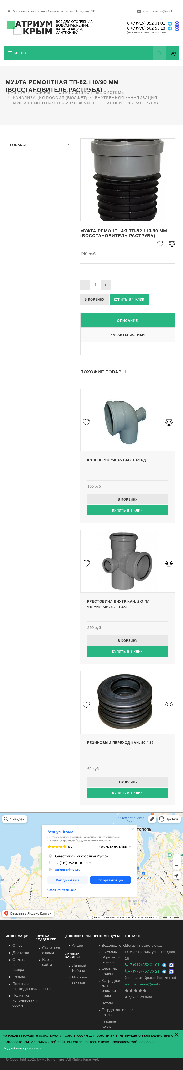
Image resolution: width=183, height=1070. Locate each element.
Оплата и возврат (19, 965)
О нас (17, 945)
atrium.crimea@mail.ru (159, 11)
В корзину (94, 299)
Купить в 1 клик (129, 299)
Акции (77, 945)
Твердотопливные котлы (117, 1012)
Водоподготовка (116, 945)
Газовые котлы (109, 1024)
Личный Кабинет (79, 968)
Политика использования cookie (25, 1000)
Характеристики (127, 334)
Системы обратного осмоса (111, 957)
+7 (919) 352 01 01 (147, 23)
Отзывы (19, 977)
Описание (127, 320)
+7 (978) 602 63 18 (147, 28)
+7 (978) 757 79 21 (143, 971)
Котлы (107, 1003)
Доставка (20, 953)
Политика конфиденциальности (31, 986)
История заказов (79, 979)
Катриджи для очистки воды (111, 988)
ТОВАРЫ (18, 145)
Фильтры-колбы (110, 971)
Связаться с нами (51, 950)
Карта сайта (47, 962)
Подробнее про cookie (21, 1048)
